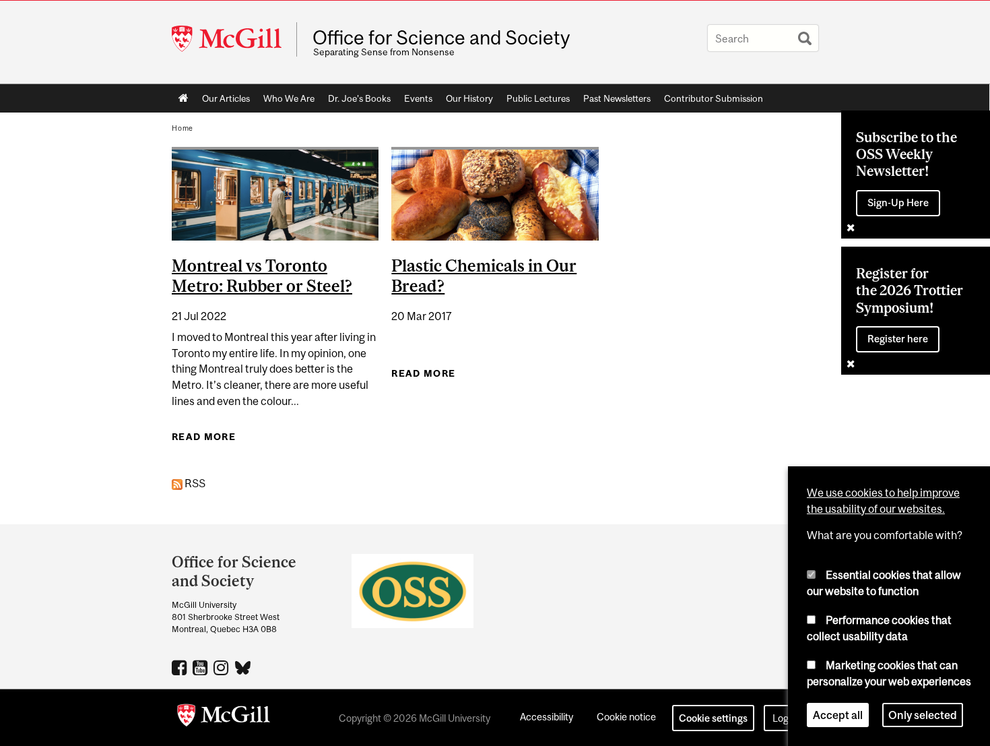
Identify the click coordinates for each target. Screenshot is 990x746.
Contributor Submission (713, 98)
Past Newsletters (617, 98)
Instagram (222, 667)
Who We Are (289, 98)
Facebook (181, 667)
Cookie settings (713, 718)
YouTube (202, 667)
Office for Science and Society (441, 38)
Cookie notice (626, 716)
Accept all (838, 715)
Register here (897, 338)
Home (183, 98)
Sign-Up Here (898, 202)
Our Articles (226, 98)
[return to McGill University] (223, 718)
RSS (194, 483)
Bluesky (243, 666)
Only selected (922, 715)
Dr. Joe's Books (359, 98)
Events (418, 98)
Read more (204, 436)
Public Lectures (538, 98)
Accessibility (546, 716)
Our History (469, 98)
